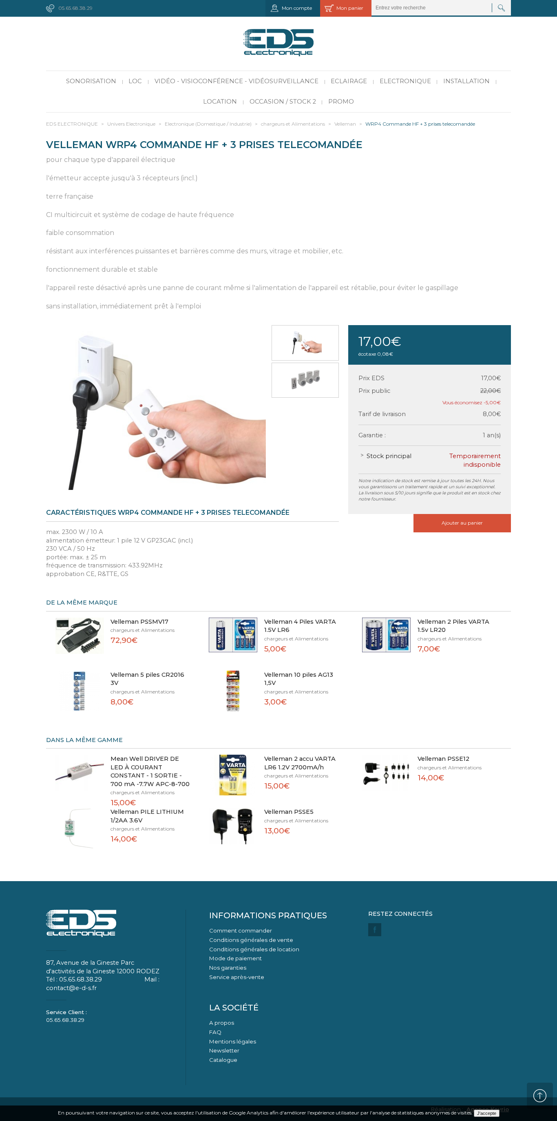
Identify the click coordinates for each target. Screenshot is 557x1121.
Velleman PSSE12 (443, 758)
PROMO (341, 101)
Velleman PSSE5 (289, 811)
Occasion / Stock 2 (283, 101)
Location (220, 101)
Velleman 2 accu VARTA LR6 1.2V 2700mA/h (300, 763)
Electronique (405, 81)
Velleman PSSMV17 (139, 621)
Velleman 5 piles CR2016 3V (147, 679)
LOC (135, 81)
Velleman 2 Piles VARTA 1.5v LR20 (453, 626)
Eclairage (349, 81)
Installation (466, 81)
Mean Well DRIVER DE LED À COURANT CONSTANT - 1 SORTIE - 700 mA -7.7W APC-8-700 (150, 771)
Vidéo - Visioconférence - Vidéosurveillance (236, 81)
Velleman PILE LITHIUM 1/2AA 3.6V (147, 816)
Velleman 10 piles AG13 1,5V (298, 679)
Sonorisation (91, 81)
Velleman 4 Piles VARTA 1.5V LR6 (300, 626)
